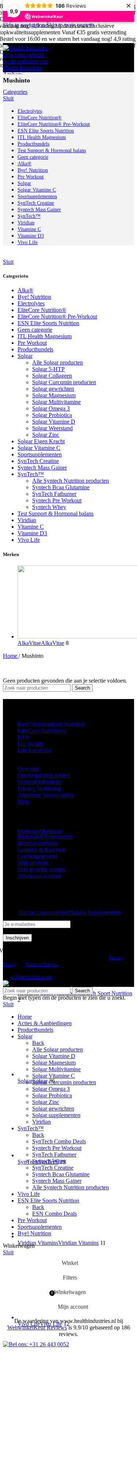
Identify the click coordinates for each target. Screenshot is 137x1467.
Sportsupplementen (40, 454)
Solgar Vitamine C (39, 448)
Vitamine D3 (32, 533)
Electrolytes (31, 303)
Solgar (25, 356)
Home (11, 656)
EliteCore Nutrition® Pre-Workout (57, 316)
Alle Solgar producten (57, 362)
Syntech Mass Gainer (42, 467)
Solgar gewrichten (53, 389)
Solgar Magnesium (54, 395)
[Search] (121, 57)
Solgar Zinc (45, 435)
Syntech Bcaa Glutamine (61, 487)
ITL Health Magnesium (45, 336)
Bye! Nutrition (34, 297)
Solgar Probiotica (52, 415)
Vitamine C (31, 527)
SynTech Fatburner (54, 494)
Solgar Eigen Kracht (41, 441)
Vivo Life (29, 540)
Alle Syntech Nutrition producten (70, 481)
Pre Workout (32, 343)
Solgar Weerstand (52, 428)
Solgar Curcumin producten (64, 382)
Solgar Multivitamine (56, 402)
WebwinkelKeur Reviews (37, 1327)
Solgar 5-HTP (48, 369)
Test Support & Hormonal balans (56, 513)
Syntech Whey (49, 507)
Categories (15, 92)
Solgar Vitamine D (53, 421)
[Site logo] (26, 74)
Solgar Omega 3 (51, 408)
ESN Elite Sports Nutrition (48, 323)
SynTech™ (31, 474)
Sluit (8, 98)
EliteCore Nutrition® (42, 310)
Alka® (25, 290)
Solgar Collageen (52, 375)
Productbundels (35, 349)
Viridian (27, 520)
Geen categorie (35, 330)
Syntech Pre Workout (56, 500)
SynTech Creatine (38, 461)
